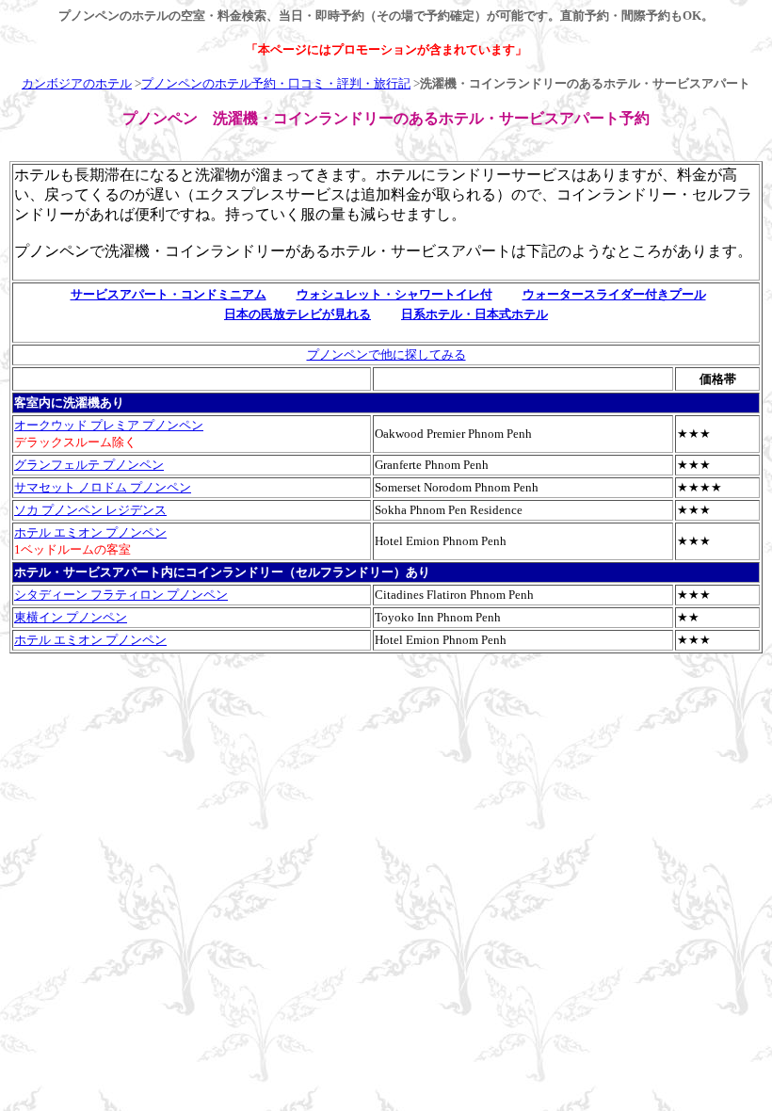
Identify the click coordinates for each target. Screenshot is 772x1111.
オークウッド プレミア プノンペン (108, 425)
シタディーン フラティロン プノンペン (121, 595)
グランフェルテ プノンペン (89, 465)
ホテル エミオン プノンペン (90, 532)
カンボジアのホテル (77, 83)
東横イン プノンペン (70, 617)
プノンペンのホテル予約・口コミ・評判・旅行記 (275, 83)
